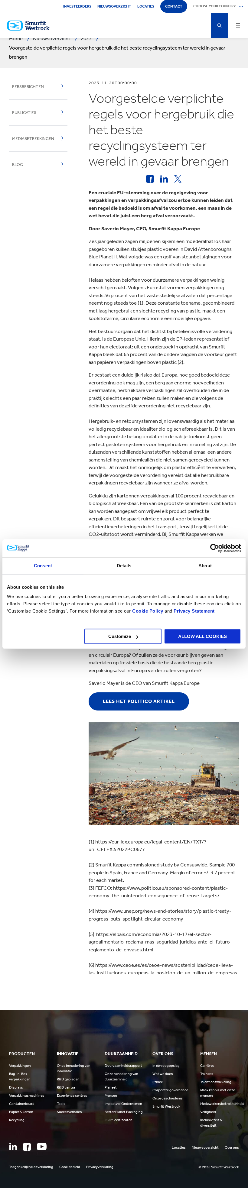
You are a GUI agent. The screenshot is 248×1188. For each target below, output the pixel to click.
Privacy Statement (193, 610)
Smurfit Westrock (166, 1106)
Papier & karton (21, 1112)
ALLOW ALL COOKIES (202, 636)
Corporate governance (170, 1090)
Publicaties (24, 112)
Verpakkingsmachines (26, 1095)
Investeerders (77, 6)
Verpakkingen (20, 1065)
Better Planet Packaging (124, 1112)
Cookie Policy (147, 610)
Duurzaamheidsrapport (123, 1065)
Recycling (16, 1120)
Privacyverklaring (99, 1167)
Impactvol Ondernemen (123, 1104)
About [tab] (205, 565)
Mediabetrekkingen (33, 138)
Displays (16, 1087)
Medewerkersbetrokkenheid (222, 1104)
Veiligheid (208, 1112)
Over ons (232, 1147)
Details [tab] (124, 565)
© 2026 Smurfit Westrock (218, 1167)
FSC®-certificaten (118, 1120)
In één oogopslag (166, 1065)
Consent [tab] (43, 565)
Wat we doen (162, 1074)
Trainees (206, 1074)
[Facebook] (27, 1147)
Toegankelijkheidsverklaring (31, 1167)
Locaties (145, 6)
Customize (119, 636)
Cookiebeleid (69, 1167)
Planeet (111, 1087)
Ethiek (157, 1082)
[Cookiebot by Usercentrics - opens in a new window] (214, 548)
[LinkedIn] (13, 1146)
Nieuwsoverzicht (114, 6)
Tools (61, 1104)
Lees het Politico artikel (139, 701)
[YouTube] (42, 1146)
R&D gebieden (68, 1079)
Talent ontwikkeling (215, 1082)
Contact (173, 6)
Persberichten (28, 86)
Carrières (207, 1065)
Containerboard (21, 1104)
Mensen (111, 1095)
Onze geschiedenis (167, 1098)
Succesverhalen (69, 1112)
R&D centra (66, 1087)
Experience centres (72, 1095)
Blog (17, 164)
